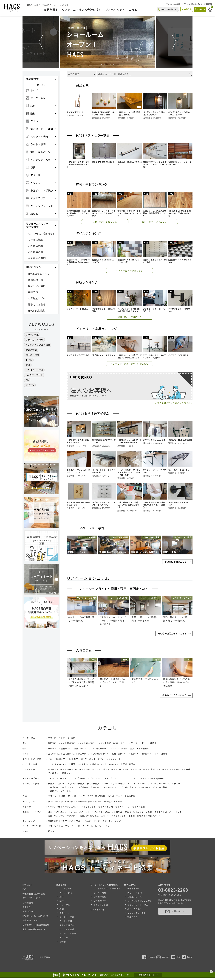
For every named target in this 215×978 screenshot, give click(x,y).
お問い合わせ (29, 911)
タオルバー (53, 801)
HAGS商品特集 (36, 310)
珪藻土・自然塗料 (79, 764)
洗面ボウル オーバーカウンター (169, 811)
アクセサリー (29, 801)
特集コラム (34, 292)
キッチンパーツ (122, 806)
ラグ (121, 787)
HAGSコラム (130, 884)
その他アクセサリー (113, 801)
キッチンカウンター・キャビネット (79, 806)
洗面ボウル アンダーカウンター (62, 815)
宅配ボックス (67, 820)
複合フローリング (75, 743)
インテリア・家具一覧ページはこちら (129, 363)
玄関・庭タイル (119, 753)
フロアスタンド (125, 769)
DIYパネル (114, 748)
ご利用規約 (28, 902)
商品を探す (51, 10)
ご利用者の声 (35, 252)
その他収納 (130, 796)
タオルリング (67, 801)
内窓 (50, 758)
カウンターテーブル (162, 783)
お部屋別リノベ (37, 298)
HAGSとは (27, 884)
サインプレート (113, 758)
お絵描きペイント (98, 764)
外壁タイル (134, 753)
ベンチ (105, 783)
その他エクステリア (111, 820)
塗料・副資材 (129, 764)
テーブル (131, 783)
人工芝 (88, 820)
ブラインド (53, 826)
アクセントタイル (101, 753)
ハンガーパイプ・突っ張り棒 (92, 796)
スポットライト (108, 769)
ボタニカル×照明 (34, 339)
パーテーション (109, 787)
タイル (26, 753)
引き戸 (84, 758)
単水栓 (131, 815)
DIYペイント (114, 764)
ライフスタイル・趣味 (137, 904)
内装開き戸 (60, 758)
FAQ (24, 889)
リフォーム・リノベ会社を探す (81, 10)
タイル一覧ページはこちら (129, 270)
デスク (177, 783)
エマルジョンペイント (58, 764)
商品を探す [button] (32, 79)
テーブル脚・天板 (56, 787)
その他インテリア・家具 (59, 790)
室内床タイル (54, 753)
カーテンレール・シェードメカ (97, 826)
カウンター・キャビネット (113, 815)
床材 (25, 743)
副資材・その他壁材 (139, 748)
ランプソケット (176, 769)
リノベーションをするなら (41, 233)
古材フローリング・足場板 (98, 743)
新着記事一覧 (35, 280)
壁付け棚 (72, 796)
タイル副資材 (161, 753)
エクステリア (29, 820)
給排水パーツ (154, 815)
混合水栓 (141, 815)
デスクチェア (93, 783)
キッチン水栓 (138, 806)
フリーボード (54, 737)
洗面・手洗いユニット (58, 811)
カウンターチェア (76, 783)
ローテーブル (144, 783)
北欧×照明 (31, 349)
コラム (133, 10)
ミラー (98, 801)
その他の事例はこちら (175, 561)
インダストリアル (34, 370)
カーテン (65, 826)
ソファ (70, 787)
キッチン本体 (54, 806)
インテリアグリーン (141, 787)
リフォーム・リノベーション (106, 888)
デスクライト (141, 769)
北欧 (28, 364)
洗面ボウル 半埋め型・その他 (138, 811)
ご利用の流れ (35, 246)
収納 (25, 796)
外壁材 (125, 748)
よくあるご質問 (37, 258)
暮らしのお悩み (37, 304)
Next (174, 42)
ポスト (79, 820)
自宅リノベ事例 (37, 286)
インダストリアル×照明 (38, 344)
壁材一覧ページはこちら (154, 221)
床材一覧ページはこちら (105, 221)
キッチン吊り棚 (105, 806)
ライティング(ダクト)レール (151, 778)
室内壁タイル (69, 753)
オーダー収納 (69, 737)
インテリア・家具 (31, 783)
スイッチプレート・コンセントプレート (66, 778)
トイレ (29, 359)
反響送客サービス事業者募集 (36, 924)
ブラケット (53, 796)
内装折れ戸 (73, 758)
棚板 (63, 796)
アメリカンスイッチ (114, 778)
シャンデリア (92, 769)
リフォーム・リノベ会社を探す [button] (37, 225)
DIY (27, 380)
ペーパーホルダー (84, 801)
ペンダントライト (56, 769)
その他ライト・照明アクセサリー (63, 773)
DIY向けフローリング (123, 743)
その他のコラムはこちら (174, 695)
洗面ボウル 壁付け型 (89, 815)
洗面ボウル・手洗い (32, 811)
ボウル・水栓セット (80, 811)
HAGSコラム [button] (33, 267)
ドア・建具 (64, 904)
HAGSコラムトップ (39, 274)
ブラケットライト (158, 769)
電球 (188, 769)
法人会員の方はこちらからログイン (174, 403)
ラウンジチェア (117, 783)
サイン (96, 820)
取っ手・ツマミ (96, 758)
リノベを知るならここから (139, 900)
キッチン (27, 806)
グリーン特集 (32, 334)
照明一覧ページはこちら (129, 317)
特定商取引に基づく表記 (34, 893)
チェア (51, 783)
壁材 (25, 748)
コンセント (130, 778)
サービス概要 (35, 239)
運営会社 (27, 906)
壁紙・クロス (80, 748)
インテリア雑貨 (160, 787)
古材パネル (66, 748)
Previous (41, 42)
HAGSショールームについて (35, 915)
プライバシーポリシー (33, 898)
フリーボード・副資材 (145, 743)
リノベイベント (115, 10)
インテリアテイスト (136, 912)
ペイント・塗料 (30, 764)
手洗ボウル (97, 811)
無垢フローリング (56, 743)
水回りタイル (84, 753)
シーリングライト (75, 769)
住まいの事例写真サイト (34, 929)
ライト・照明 (29, 769)
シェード (76, 826)
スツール (61, 783)
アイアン (30, 385)
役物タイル (147, 753)
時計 (127, 787)
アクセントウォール (98, 748)
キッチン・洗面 (66, 917)
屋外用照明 (53, 820)
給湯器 (26, 831)
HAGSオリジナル (34, 375)
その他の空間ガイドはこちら (172, 633)
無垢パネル (53, 748)
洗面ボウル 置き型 (113, 811)
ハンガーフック (115, 796)
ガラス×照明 (32, 354)
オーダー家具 (65, 892)
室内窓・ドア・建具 (32, 758)
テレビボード (82, 787)
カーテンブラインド (32, 826)
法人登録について (31, 920)
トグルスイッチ (95, 778)
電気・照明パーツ (31, 778)
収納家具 (95, 787)
